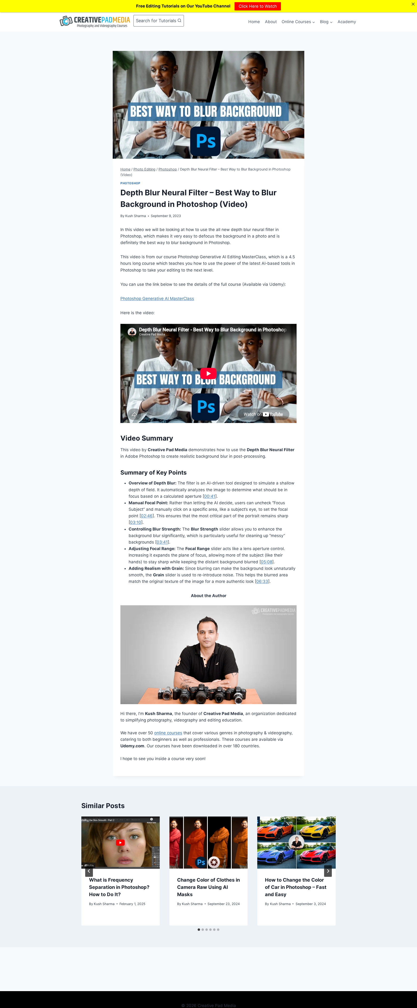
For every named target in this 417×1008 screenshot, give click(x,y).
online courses (168, 732)
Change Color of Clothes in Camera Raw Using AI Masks (208, 887)
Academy (347, 21)
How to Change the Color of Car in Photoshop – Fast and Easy (296, 887)
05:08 (266, 561)
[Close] (413, 4)
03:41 (162, 542)
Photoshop (130, 183)
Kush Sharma (135, 216)
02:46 (147, 515)
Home (254, 21)
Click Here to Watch (258, 6)
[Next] (328, 871)
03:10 (135, 522)
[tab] (199, 929)
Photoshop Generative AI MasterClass (157, 298)
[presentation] (120, 843)
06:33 (262, 581)
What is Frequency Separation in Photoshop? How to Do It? (119, 887)
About (271, 21)
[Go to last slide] (89, 871)
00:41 (209, 496)
